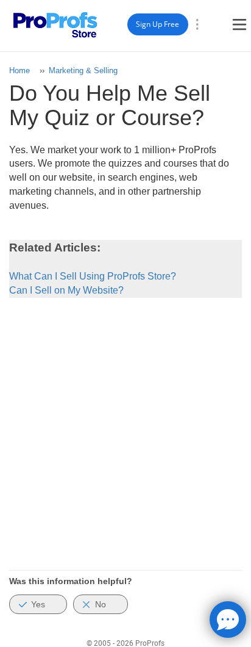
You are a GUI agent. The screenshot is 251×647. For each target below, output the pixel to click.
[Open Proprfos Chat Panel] (228, 619)
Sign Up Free (157, 24)
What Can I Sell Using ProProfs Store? (92, 276)
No (100, 604)
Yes (38, 604)
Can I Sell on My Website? (66, 290)
